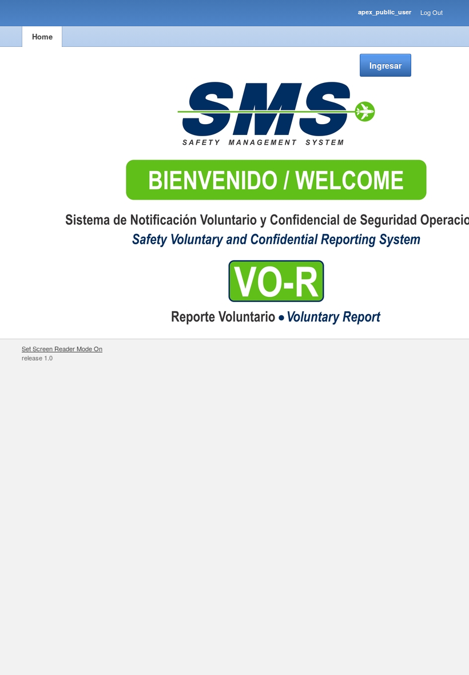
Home (42, 36)
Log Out (431, 12)
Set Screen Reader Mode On (62, 348)
